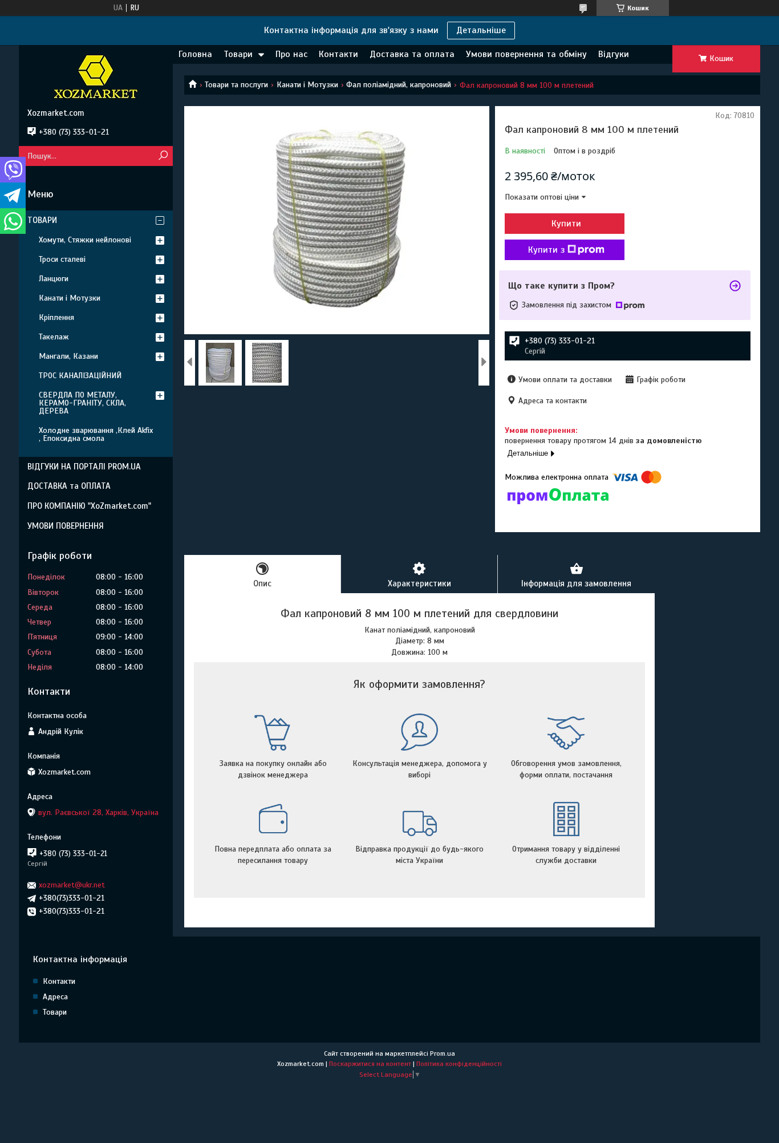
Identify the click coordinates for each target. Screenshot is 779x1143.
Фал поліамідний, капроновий (398, 85)
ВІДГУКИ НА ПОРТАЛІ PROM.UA (84, 466)
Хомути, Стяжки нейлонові (85, 240)
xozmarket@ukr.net (72, 885)
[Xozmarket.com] (95, 76)
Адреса (55, 997)
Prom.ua (442, 1053)
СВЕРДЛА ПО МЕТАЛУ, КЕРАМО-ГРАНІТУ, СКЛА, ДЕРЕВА (82, 403)
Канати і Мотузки (307, 85)
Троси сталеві (62, 259)
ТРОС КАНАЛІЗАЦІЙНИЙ (80, 375)
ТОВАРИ (42, 220)
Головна (195, 54)
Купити (566, 223)
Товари (238, 54)
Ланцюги (53, 278)
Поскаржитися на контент (370, 1064)
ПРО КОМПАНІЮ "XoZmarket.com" (89, 506)
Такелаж (54, 337)
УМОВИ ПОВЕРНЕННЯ (65, 526)
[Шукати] (163, 156)
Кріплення (56, 317)
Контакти (338, 54)
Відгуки (613, 54)
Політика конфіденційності (459, 1064)
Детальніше (481, 30)
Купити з (546, 250)
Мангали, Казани (68, 356)
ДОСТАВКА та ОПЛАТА (69, 486)
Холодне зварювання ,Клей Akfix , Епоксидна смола (96, 434)
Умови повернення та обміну (526, 54)
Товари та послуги (236, 85)
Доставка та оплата (412, 54)
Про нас (291, 54)
